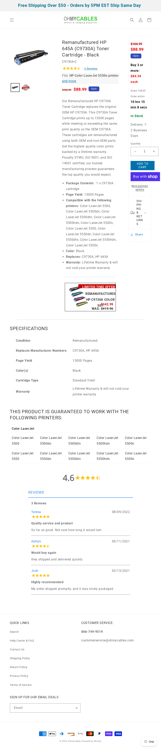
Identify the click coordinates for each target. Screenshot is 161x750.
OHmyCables (74, 741)
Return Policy (18, 667)
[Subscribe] (76, 708)
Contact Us (17, 649)
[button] (11, 20)
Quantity (135, 143)
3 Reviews (90, 68)
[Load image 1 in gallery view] (15, 87)
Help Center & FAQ (22, 640)
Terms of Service (21, 684)
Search (14, 631)
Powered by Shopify (92, 741)
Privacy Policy (19, 675)
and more (69, 81)
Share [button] (139, 234)
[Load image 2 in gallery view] (25, 87)
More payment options (140, 188)
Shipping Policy (20, 658)
